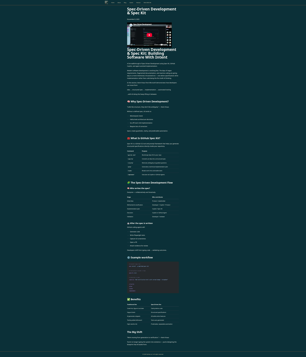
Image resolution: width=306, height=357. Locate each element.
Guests (131, 2)
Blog (125, 2)
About (119, 2)
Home (112, 2)
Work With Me (147, 2)
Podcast (138, 2)
